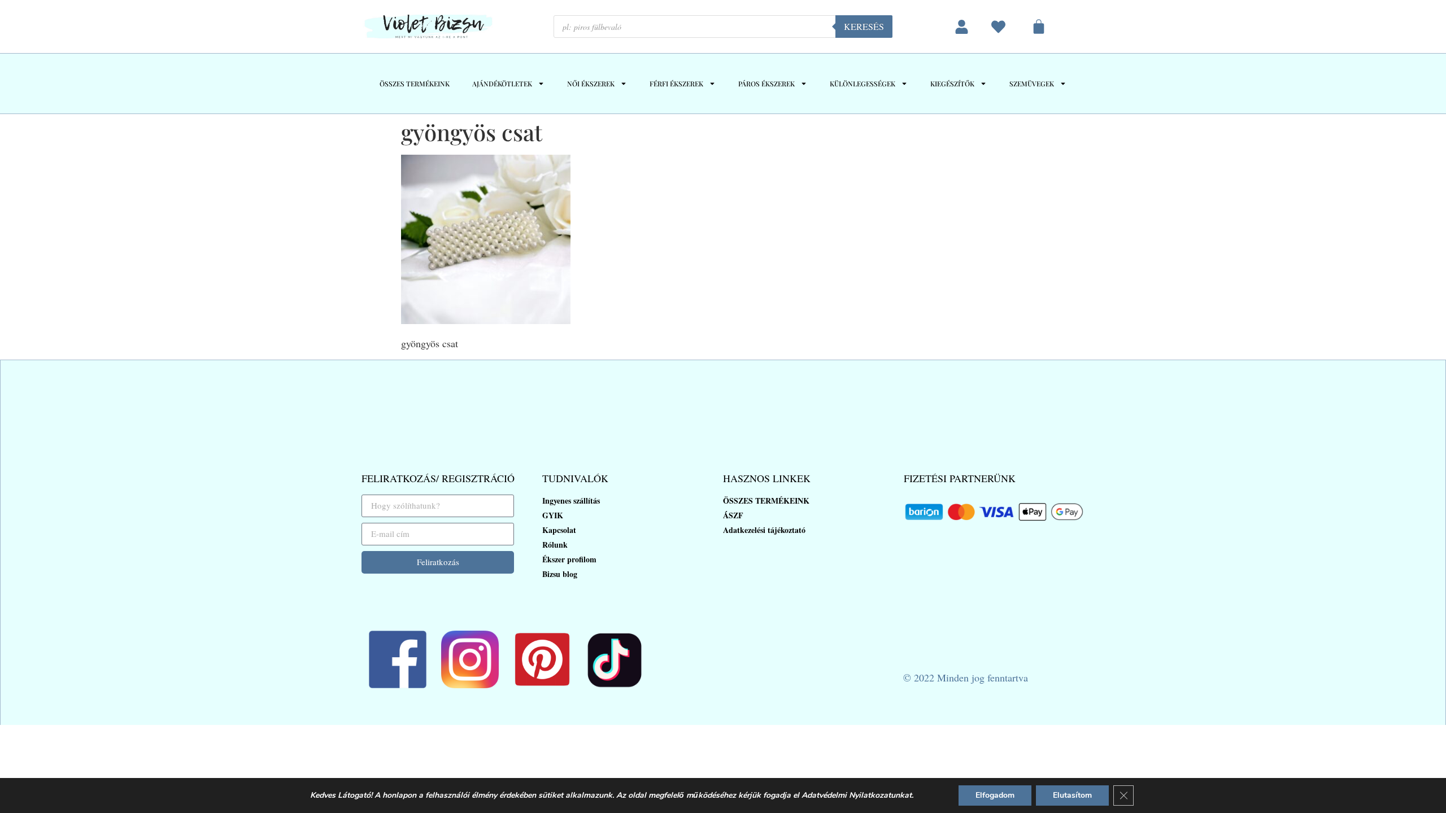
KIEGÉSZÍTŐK (952, 83)
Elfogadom (994, 795)
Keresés (864, 26)
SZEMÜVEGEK (1031, 83)
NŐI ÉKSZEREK (591, 83)
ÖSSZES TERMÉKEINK (415, 83)
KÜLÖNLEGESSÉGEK (862, 83)
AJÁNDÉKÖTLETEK (502, 83)
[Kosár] (1039, 26)
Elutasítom (1072, 795)
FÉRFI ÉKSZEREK (676, 83)
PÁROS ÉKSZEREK (766, 83)
